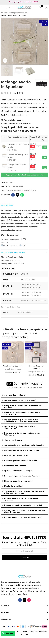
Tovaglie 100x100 (13, 190)
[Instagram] (29, 600)
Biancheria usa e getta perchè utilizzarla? (23, 517)
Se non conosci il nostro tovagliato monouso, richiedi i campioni (24, 511)
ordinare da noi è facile (14, 395)
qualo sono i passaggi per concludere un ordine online (22, 413)
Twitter (17, 195)
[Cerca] (8, 7)
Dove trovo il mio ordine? (15, 465)
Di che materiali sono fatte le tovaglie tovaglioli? (21, 499)
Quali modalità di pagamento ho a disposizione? (19, 427)
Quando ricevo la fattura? (16, 455)
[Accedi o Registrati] (45, 7)
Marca (4, 257)
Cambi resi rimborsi (13, 440)
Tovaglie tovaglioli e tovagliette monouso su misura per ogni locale (24, 492)
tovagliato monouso (12, 369)
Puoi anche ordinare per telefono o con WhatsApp (22, 434)
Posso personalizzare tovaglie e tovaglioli (23, 505)
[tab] (24, 395)
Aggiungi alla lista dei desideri (17, 123)
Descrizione (7, 205)
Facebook (13, 195)
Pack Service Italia (15, 186)
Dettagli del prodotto (13, 252)
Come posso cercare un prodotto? (20, 400)
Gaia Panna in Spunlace (13, 366)
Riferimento (6, 260)
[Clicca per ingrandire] (5, 60)
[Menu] (4, 7)
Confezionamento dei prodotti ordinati (22, 450)
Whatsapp (22, 195)
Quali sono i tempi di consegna (18, 471)
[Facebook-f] (20, 600)
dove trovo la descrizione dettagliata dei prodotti (22, 406)
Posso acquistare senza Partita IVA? (20, 460)
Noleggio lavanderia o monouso (18, 481)
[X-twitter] (24, 600)
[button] (3, 41)
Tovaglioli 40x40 (29, 190)
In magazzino (7, 263)
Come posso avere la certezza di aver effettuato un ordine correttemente (21, 420)
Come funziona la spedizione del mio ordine (24, 445)
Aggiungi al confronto (13, 120)
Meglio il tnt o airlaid (13, 486)
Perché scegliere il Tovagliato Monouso (22, 476)
